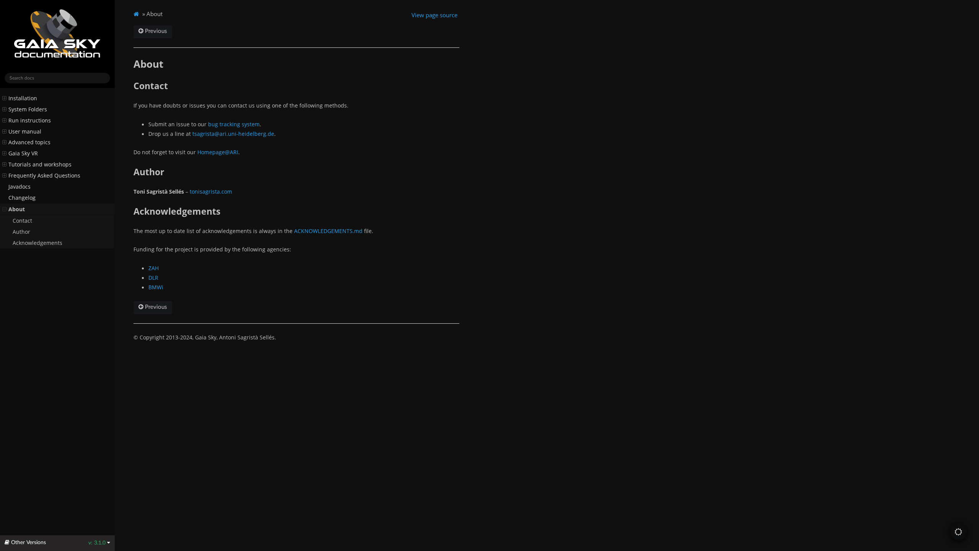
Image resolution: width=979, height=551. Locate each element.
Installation (22, 98)
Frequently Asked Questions (44, 175)
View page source (434, 15)
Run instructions (29, 120)
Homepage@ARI (217, 152)
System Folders (27, 109)
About (16, 209)
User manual (24, 131)
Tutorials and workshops (40, 164)
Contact (22, 220)
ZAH (153, 268)
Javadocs (19, 186)
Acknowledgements (37, 243)
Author (21, 231)
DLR (153, 277)
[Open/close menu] (4, 98)
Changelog (22, 197)
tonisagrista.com (211, 191)
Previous (155, 31)
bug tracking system (234, 124)
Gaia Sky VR (23, 153)
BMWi (155, 287)
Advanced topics (29, 142)
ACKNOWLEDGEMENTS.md (328, 231)
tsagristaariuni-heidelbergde (233, 133)
